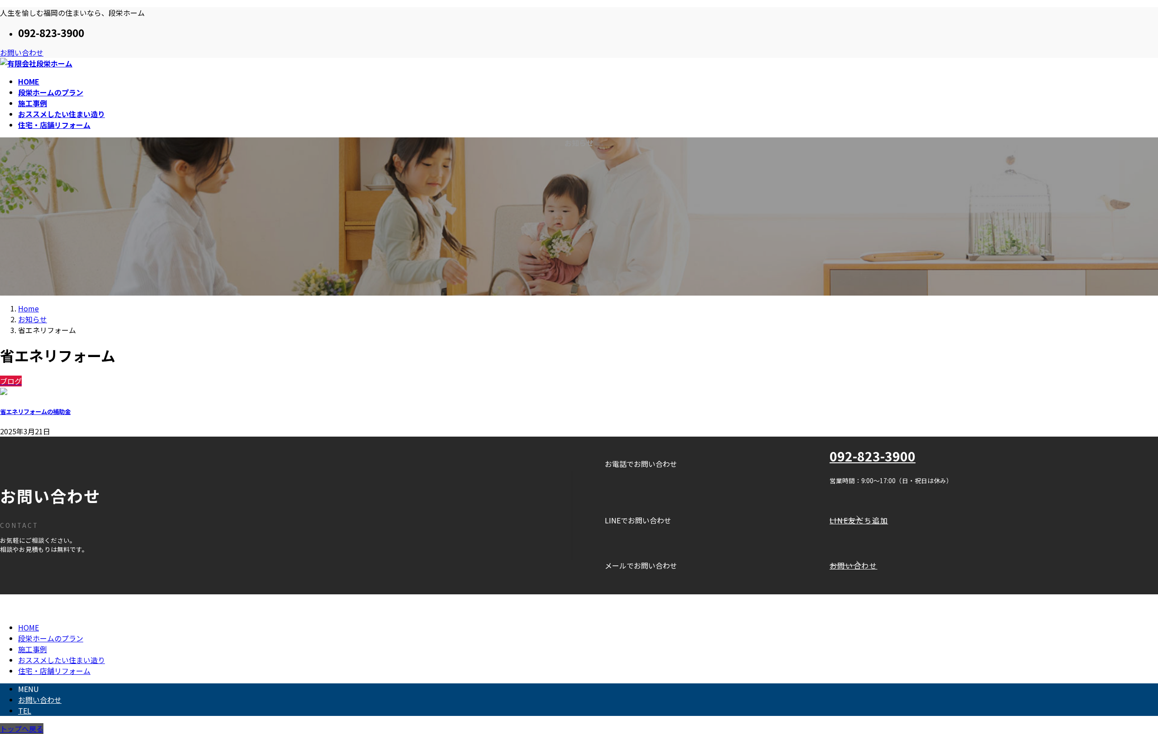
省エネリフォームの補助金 (35, 411)
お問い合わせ (21, 52)
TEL (24, 710)
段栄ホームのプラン (50, 638)
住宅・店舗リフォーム (54, 670)
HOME (28, 627)
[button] (994, 520)
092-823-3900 (873, 456)
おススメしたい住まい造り (61, 659)
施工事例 (32, 649)
